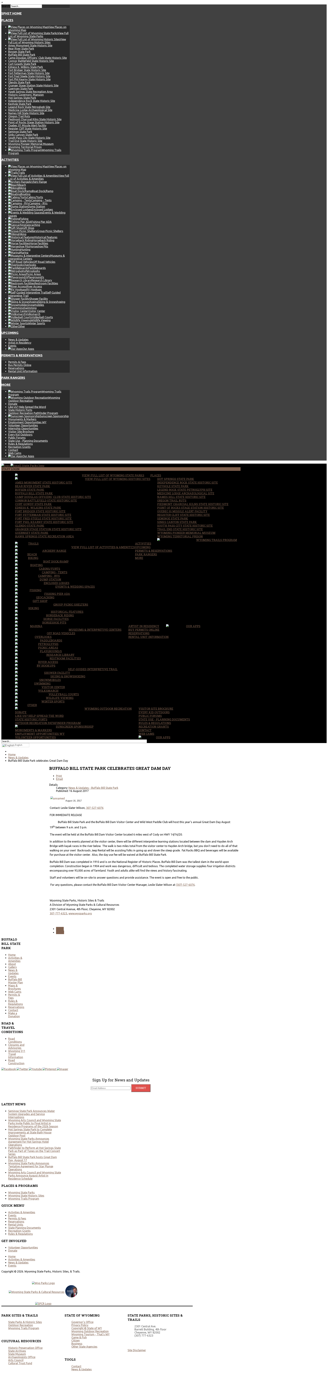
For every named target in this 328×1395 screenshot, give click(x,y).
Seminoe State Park (20, 131)
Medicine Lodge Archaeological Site (30, 110)
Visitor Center (53, 687)
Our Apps (193, 626)
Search (5, 6)
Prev (60, 929)
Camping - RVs (49, 576)
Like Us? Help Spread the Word (27, 406)
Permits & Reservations (22, 355)
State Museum (17, 1354)
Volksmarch (48, 690)
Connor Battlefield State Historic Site (31, 60)
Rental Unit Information (22, 371)
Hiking (33, 608)
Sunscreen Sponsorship (75, 726)
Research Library (60, 655)
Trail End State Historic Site (25, 140)
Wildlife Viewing (59, 698)
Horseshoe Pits (54, 622)
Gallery (12, 967)
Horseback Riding (60, 615)
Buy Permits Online (19, 365)
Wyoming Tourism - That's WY (90, 1334)
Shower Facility (57, 673)
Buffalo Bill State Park (21, 54)
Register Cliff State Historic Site (27, 128)
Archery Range (54, 550)
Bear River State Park (21, 48)
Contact (13, 449)
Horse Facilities (56, 619)
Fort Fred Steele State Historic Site (29, 76)
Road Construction (16, 1062)
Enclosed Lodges (56, 583)
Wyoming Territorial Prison (25, 147)
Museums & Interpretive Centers (95, 629)
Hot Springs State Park (22, 97)
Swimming (42, 683)
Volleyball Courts (64, 694)
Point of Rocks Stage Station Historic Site (33, 122)
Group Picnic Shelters (70, 604)
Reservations (16, 368)
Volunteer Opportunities (23, 425)
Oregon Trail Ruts (19, 116)
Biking (33, 558)
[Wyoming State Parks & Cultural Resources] (36, 1291)
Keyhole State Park (19, 103)
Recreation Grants (19, 446)
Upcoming (9, 333)
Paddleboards (51, 640)
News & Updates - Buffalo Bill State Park (93, 787)
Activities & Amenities (15, 959)
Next (60, 932)
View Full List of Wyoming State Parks (113, 475)
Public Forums (17, 437)
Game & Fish (79, 1337)
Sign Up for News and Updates (120, 1079)
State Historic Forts (20, 410)
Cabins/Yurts (49, 568)
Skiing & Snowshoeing (67, 676)
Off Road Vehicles (61, 633)
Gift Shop (40, 601)
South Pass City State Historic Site (29, 137)
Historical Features (67, 612)
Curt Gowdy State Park (22, 63)
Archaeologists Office (21, 1357)
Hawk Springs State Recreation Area (30, 91)
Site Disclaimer (137, 1350)
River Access (48, 662)
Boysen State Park (19, 51)
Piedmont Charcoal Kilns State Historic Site (35, 119)
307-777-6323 (58, 913)
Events (12, 345)
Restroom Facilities (65, 658)
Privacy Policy (79, 1325)
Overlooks (43, 637)
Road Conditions (15, 1040)
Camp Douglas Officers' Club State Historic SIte (37, 57)
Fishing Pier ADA (57, 594)
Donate (12, 403)
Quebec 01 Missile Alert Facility (27, 125)
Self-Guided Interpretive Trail (93, 669)
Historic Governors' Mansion (26, 94)
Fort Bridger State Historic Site (27, 70)
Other (32, 705)
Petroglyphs (48, 644)
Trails (33, 543)
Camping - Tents (54, 572)
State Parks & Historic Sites (25, 1322)
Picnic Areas (48, 647)
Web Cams (14, 453)
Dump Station (50, 579)
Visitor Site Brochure (21, 431)
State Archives (17, 1350)
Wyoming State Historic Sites (26, 1195)
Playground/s (51, 651)
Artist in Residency (19, 342)
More (6, 385)
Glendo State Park (19, 82)
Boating (36, 565)
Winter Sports (53, 701)
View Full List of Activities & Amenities (103, 547)
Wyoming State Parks (21, 1192)
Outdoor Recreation (20, 1325)
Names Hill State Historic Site (26, 113)
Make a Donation (14, 1015)
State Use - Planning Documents (28, 440)
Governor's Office (82, 1322)
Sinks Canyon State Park (23, 134)
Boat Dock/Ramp (56, 561)
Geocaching (45, 597)
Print (59, 775)
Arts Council (15, 1360)
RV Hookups (46, 665)
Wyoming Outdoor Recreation (108, 708)
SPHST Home (11, 13)
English (18, 745)
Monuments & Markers (22, 419)
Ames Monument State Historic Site (30, 45)
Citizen (75, 1340)
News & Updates (18, 339)
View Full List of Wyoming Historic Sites (117, 479)
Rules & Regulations (20, 443)
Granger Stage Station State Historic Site (33, 85)
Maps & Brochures (14, 987)
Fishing (35, 590)
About (12, 964)
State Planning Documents (24, 1227)
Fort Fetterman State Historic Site (29, 73)
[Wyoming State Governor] (71, 1296)
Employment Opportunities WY (27, 422)
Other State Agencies (84, 1346)
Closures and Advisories (16, 1046)
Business (76, 1343)
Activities (10, 159)
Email (59, 778)
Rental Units (15, 1224)
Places (7, 20)
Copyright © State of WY (86, 1328)
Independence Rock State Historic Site (31, 100)
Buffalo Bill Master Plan (15, 981)
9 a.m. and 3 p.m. (76, 827)
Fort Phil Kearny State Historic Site (29, 79)
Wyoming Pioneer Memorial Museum (31, 143)
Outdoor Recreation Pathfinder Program (33, 413)
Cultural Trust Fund (20, 1363)
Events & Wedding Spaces (75, 586)
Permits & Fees (17, 361)
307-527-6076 (95, 807)
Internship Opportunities (23, 428)
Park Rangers (13, 378)
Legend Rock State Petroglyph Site (29, 107)
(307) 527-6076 (185, 884)
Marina (36, 626)
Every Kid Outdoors (20, 434)
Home (12, 954)
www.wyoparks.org (80, 913)
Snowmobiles (50, 680)
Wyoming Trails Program (216, 540)
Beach (32, 554)
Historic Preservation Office (25, 1347)
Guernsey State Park (20, 88)
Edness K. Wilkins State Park (25, 67)
